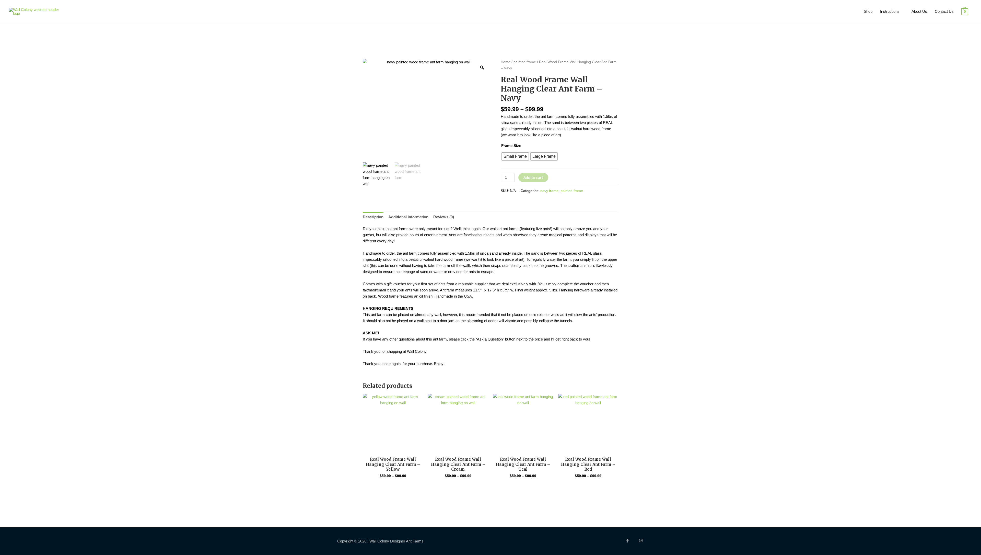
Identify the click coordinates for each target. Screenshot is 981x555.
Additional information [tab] (408, 217)
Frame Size (511, 145)
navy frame (549, 191)
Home (505, 62)
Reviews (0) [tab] (443, 217)
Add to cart (533, 177)
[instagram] (641, 540)
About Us (919, 11)
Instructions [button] (890, 11)
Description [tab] (373, 217)
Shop (868, 11)
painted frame (524, 62)
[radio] (515, 156)
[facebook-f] (632, 540)
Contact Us (944, 11)
